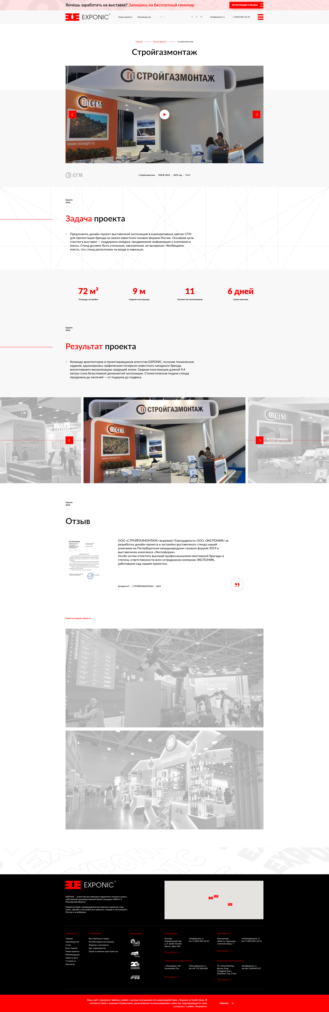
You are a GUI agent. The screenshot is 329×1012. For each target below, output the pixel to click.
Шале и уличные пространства (103, 951)
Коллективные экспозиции (101, 942)
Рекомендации (73, 955)
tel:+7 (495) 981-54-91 (199, 941)
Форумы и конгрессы (99, 945)
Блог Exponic (72, 948)
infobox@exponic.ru (251, 939)
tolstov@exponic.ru (197, 966)
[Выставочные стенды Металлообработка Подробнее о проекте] (164, 678)
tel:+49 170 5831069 (198, 968)
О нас (68, 945)
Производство (144, 17)
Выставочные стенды (99, 939)
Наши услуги (72, 958)
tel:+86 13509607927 (251, 968)
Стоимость (71, 961)
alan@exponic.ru (249, 966)
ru (161, 17)
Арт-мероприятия (97, 948)
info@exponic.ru (217, 17)
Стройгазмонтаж (185, 42)
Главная (139, 42)
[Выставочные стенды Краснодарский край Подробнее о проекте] (164, 780)
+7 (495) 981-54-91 (241, 17)
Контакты (70, 964)
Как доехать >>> (172, 952)
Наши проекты (125, 17)
